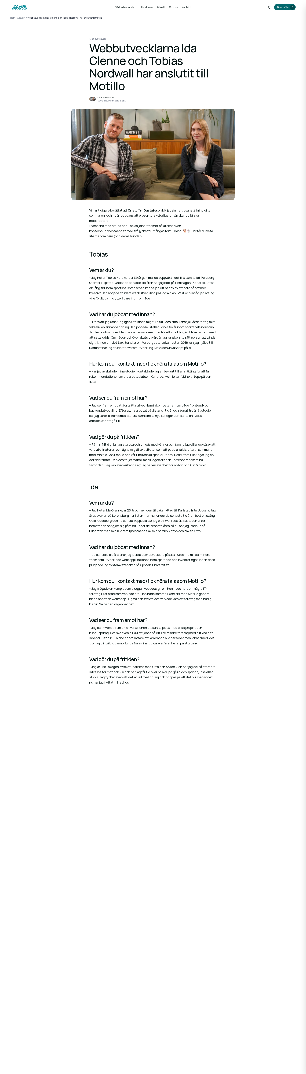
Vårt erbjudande (124, 7)
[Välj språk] (269, 7)
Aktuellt (161, 7)
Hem (12, 17)
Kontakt (186, 7)
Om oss (173, 7)
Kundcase (147, 7)
